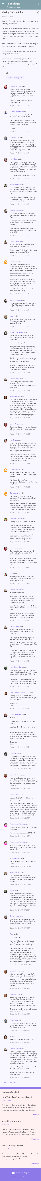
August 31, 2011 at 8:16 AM (19, 153)
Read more (35, 1115)
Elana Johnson (15, 493)
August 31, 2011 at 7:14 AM (19, 106)
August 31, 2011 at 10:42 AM (20, 418)
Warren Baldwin (15, 775)
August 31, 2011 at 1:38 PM (19, 661)
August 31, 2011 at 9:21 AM (19, 310)
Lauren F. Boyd (15, 971)
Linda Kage (14, 261)
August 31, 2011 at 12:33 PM (20, 583)
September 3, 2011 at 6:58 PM (20, 988)
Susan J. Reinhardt (16, 714)
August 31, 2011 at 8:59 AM (19, 204)
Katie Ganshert (15, 872)
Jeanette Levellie (16, 519)
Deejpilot (25, 1177)
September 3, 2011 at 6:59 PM (20, 1014)
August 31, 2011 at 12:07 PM (20, 542)
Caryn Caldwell (15, 795)
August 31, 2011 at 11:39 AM (20, 487)
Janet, (12, 316)
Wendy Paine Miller (16, 112)
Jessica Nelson (15, 210)
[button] (38, 12)
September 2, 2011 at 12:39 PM (20, 910)
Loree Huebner (15, 469)
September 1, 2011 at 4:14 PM (20, 852)
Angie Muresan (15, 858)
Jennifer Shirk (15, 137)
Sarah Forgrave (15, 185)
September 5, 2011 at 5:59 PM (20, 1043)
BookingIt (14, 3)
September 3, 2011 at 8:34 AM (20, 965)
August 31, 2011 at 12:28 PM (20, 567)
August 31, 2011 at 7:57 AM (19, 131)
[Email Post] (7, 74)
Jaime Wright (14, 424)
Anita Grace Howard (17, 332)
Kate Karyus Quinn (16, 667)
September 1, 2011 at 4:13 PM (20, 836)
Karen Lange (14, 753)
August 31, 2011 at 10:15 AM (20, 372)
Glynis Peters (15, 916)
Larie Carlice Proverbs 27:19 (19, 693)
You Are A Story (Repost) (12, 1145)
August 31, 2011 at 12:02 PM (20, 512)
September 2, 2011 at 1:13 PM (20, 928)
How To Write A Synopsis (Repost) (17, 1097)
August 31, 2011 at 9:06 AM (19, 294)
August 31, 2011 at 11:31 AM (20, 463)
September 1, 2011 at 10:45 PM (20, 866)
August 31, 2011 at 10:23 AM (20, 390)
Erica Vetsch (14, 548)
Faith (11, 934)
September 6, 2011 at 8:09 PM (20, 1077)
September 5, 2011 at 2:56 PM (20, 1030)
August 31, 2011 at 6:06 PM (19, 708)
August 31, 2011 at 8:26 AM (19, 178)
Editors (9, 78)
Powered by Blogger (22, 1173)
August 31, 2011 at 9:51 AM (19, 326)
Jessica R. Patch (16, 86)
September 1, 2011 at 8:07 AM (20, 769)
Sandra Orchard (15, 396)
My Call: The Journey (11, 1121)
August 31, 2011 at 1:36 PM (19, 620)
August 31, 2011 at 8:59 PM (19, 747)
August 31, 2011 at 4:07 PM (19, 687)
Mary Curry (14, 159)
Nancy (12, 890)
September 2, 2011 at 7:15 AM (20, 884)
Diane (12, 573)
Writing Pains (18, 78)
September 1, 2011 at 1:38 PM (20, 789)
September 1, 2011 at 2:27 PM (20, 818)
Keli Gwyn (13, 440)
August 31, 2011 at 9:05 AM (19, 235)
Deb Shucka (14, 1020)
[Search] (38, 4)
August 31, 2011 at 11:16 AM (20, 434)
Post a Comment (10, 1083)
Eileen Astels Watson (17, 824)
